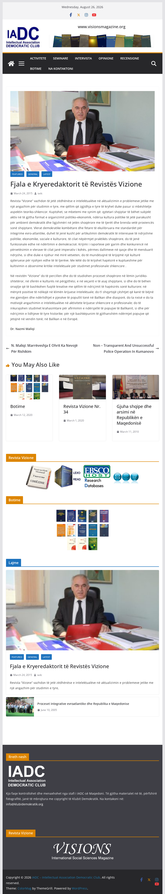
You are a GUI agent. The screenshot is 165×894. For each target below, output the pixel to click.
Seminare (60, 58)
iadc (40, 193)
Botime (35, 69)
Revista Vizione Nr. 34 (81, 409)
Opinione (106, 58)
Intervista (83, 58)
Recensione (129, 58)
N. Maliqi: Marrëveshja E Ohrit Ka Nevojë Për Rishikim (44, 348)
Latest (46, 174)
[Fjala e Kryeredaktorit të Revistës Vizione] (82, 610)
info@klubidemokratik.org (24, 804)
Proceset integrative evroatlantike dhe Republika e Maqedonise (83, 704)
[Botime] (29, 378)
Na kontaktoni (60, 69)
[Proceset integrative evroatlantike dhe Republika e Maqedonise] (20, 706)
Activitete (38, 58)
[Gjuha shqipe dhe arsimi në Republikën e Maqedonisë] (135, 378)
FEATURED (17, 174)
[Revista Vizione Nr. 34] (82, 378)
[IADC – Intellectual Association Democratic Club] (11, 63)
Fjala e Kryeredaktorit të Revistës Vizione (59, 666)
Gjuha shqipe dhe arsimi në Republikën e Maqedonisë (134, 414)
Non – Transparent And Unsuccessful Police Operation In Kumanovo (123, 348)
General (33, 174)
